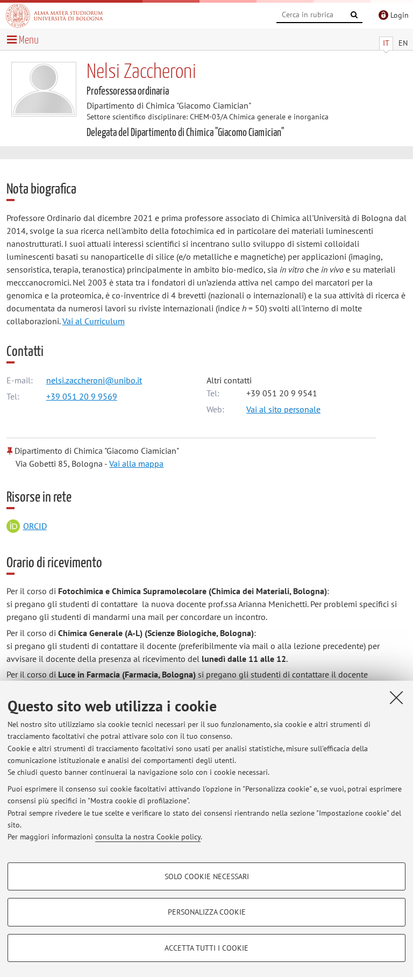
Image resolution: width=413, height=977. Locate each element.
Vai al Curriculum (93, 321)
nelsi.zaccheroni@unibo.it (94, 380)
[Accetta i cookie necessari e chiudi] (396, 697)
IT (386, 43)
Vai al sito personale (283, 409)
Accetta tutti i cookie (206, 948)
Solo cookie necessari (207, 876)
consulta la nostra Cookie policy (148, 836)
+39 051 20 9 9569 (81, 396)
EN (403, 43)
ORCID (35, 525)
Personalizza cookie (207, 912)
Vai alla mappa (136, 463)
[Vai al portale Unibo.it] (54, 15)
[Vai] (354, 15)
